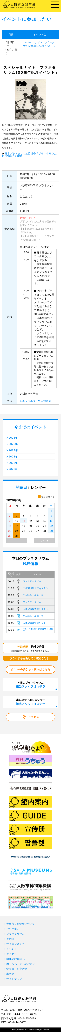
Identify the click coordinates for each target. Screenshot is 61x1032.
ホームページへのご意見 (20, 964)
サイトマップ (14, 978)
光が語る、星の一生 (33, 595)
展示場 (10, 939)
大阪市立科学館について (20, 924)
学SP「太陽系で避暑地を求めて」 (38, 629)
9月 (43, 541)
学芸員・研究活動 (16, 969)
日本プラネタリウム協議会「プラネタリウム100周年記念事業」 (29, 155)
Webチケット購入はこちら (33, 669)
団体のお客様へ (15, 959)
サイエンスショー (16, 944)
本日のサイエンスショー (30, 701)
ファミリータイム (32, 581)
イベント (11, 949)
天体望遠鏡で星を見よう (35, 588)
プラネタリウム (15, 934)
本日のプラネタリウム (30, 684)
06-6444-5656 (18, 1014)
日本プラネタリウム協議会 (35, 400)
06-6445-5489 (27, 1018)
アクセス (33, 717)
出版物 (10, 973)
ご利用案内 (12, 929)
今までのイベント (30, 427)
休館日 (27, 239)
